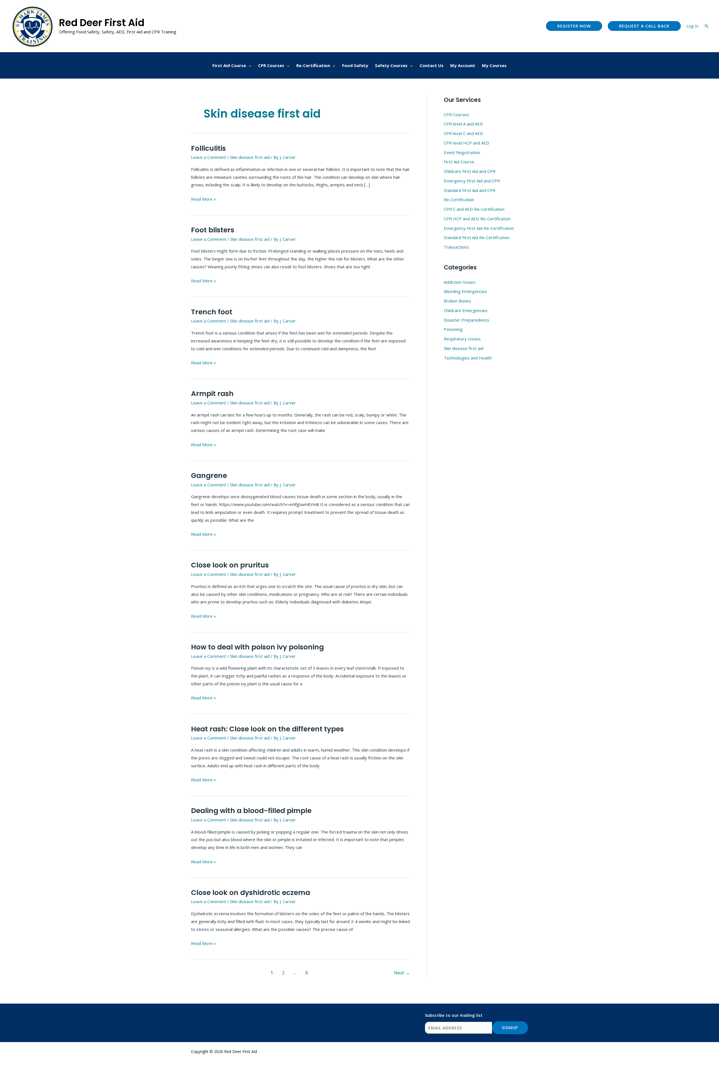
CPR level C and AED (463, 133)
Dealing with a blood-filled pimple (251, 811)
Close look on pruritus (230, 565)
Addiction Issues (459, 282)
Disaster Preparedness (466, 320)
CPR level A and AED (463, 124)
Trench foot (211, 312)
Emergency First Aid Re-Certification (479, 228)
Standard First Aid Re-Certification (476, 237)
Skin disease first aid (250, 157)
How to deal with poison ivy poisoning (257, 647)
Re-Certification (459, 199)
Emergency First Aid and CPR (472, 181)
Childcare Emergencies (466, 310)
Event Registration (462, 152)
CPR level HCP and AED (466, 143)
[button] (574, 26)
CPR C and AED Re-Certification (474, 209)
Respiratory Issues (462, 339)
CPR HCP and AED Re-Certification (477, 218)
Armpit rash (212, 394)
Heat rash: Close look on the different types (267, 729)
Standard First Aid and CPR (469, 190)
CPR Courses (456, 114)
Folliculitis (208, 148)
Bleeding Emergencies (465, 291)
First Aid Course (459, 161)
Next (402, 973)
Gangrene (209, 475)
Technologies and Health (468, 358)
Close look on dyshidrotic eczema (250, 893)
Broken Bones (457, 301)
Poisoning (453, 329)
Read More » (203, 198)
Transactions (456, 247)
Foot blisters (212, 230)
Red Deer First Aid (101, 22)
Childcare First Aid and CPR (469, 171)
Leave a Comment (208, 157)
